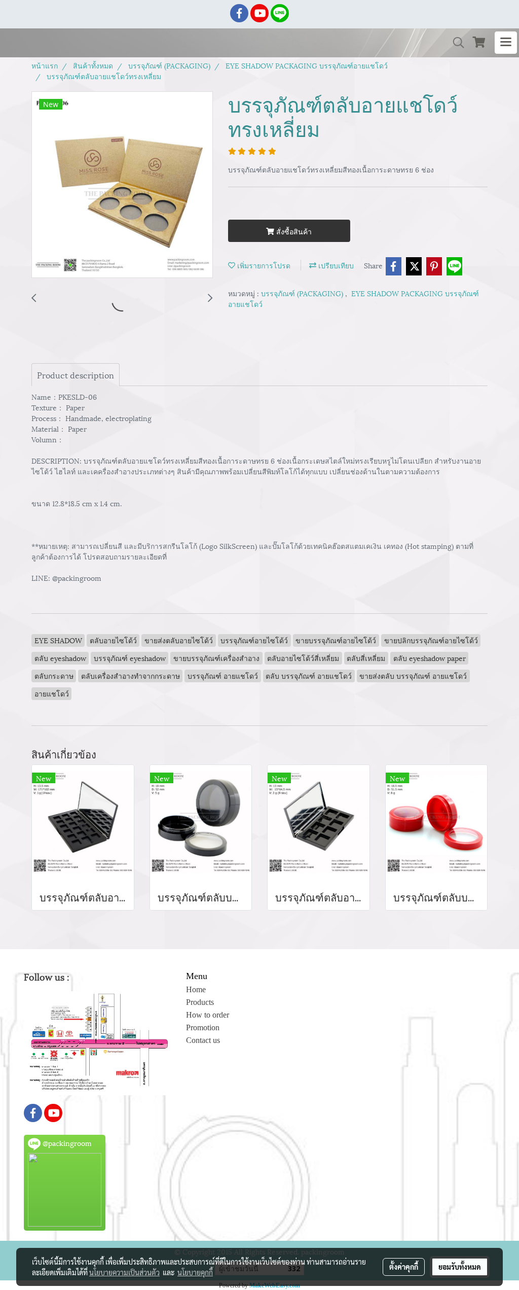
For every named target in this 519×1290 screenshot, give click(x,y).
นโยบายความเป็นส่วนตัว (124, 1272)
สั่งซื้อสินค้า (293, 231)
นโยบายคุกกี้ (195, 1272)
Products (200, 1002)
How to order (207, 1014)
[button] (455, 43)
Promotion (202, 1027)
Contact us (203, 1040)
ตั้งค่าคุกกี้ (403, 1266)
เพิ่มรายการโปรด (262, 265)
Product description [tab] (75, 374)
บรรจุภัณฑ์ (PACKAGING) (303, 293)
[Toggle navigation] (506, 42)
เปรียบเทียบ (335, 265)
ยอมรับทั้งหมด (459, 1266)
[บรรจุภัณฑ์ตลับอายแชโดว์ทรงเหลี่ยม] (122, 185)
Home (196, 989)
